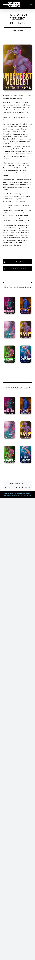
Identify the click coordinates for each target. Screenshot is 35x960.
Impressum (27, 495)
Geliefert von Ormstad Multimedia (19, 493)
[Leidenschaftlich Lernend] (25, 305)
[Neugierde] (9, 354)
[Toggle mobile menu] (31, 4)
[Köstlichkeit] (9, 329)
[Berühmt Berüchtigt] (25, 354)
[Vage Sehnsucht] (9, 305)
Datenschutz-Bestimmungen (13, 495)
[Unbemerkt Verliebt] (17, 45)
